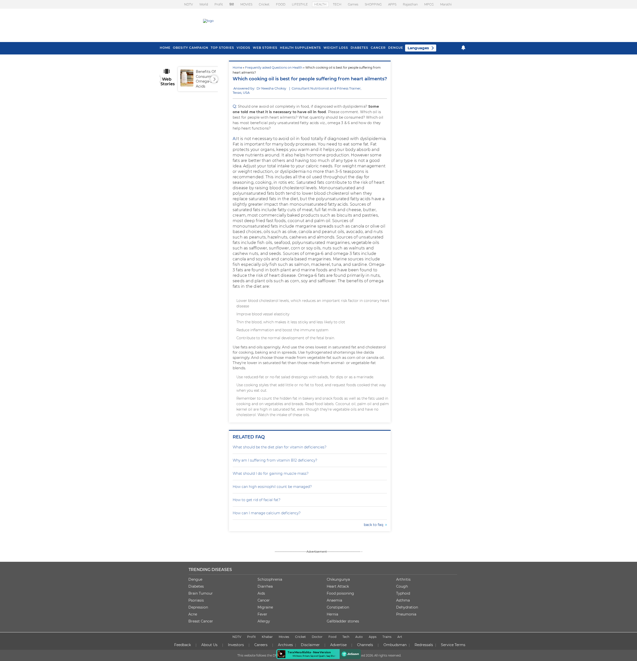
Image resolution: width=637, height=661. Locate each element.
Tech (345, 637)
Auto (359, 637)
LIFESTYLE (300, 4)
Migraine (265, 607)
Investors (236, 645)
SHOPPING (373, 4)
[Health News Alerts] (463, 48)
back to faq (374, 524)
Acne (192, 614)
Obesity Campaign (190, 47)
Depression (198, 607)
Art (399, 637)
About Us (209, 645)
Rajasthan (410, 4)
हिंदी (231, 4)
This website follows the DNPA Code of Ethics (270, 655)
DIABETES (359, 47)
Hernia (332, 614)
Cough (402, 586)
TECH (337, 4)
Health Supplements (300, 47)
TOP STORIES (222, 47)
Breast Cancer (200, 621)
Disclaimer (310, 645)
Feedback (182, 645)
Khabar (267, 637)
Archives (285, 645)
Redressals (424, 645)
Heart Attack (338, 586)
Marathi (446, 4)
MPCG (429, 4)
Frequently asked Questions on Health (273, 67)
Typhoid (403, 593)
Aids (261, 593)
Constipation (338, 607)
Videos (243, 47)
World (203, 4)
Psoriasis (196, 600)
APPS (392, 4)
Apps (372, 637)
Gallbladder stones (343, 621)
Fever (262, 614)
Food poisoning (340, 593)
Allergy (264, 621)
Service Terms (453, 645)
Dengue (395, 47)
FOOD (280, 4)
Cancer (378, 47)
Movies (284, 637)
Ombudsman (395, 645)
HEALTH (320, 4)
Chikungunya (338, 579)
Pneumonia (406, 614)
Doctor (317, 637)
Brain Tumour (200, 593)
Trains (386, 637)
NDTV (188, 4)
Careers (260, 645)
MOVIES (246, 4)
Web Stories (265, 47)
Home (237, 67)
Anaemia (334, 600)
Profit (218, 4)
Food (332, 637)
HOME (165, 47)
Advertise (338, 645)
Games (353, 4)
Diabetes (196, 586)
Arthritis (403, 579)
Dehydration (407, 607)
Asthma (403, 600)
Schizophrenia (270, 579)
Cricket (264, 4)
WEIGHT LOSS (335, 47)
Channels (365, 645)
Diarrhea (265, 586)
